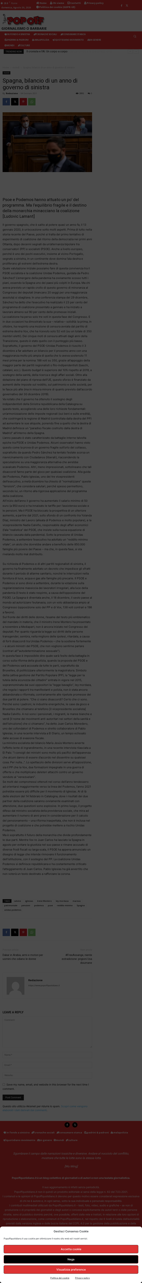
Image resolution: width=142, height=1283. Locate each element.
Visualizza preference (71, 1269)
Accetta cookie (71, 1249)
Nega (71, 1259)
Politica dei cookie (59, 1278)
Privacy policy (82, 1278)
